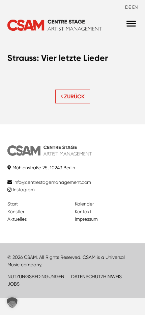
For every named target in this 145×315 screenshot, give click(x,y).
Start (12, 204)
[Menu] (131, 23)
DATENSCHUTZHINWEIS (96, 276)
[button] (12, 303)
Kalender (84, 204)
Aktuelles (17, 219)
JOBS (13, 284)
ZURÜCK (74, 96)
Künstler (15, 211)
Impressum (86, 219)
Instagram (23, 189)
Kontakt (83, 211)
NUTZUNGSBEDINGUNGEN (35, 276)
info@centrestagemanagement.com (52, 182)
